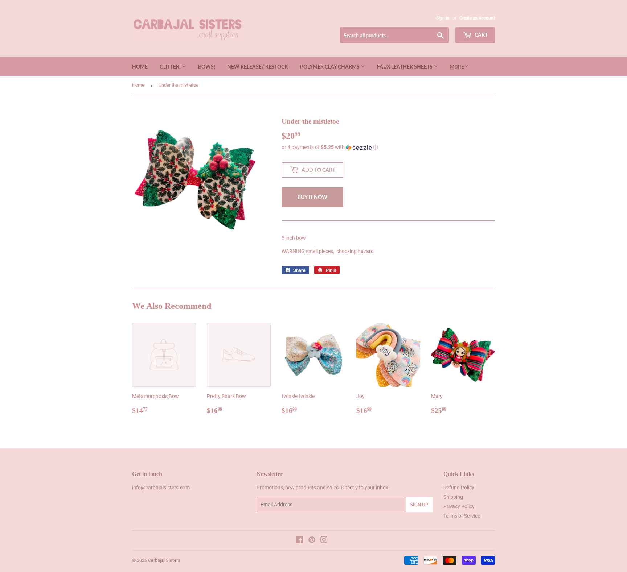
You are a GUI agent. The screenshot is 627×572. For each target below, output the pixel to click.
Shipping (453, 497)
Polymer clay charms (330, 66)
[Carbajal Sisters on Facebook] (299, 541)
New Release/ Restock (257, 66)
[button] (388, 147)
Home (140, 66)
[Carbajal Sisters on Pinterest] (312, 541)
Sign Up (419, 504)
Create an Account (477, 18)
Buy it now (312, 197)
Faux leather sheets (405, 66)
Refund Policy (458, 487)
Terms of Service (461, 516)
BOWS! (206, 66)
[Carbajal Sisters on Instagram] (324, 541)
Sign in (443, 18)
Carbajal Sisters (164, 560)
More (457, 67)
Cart (481, 35)
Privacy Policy (459, 506)
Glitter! (171, 66)
